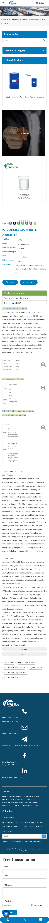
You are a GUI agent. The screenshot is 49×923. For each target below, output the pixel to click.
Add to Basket (28, 282)
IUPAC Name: (7, 260)
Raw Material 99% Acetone (14, 668)
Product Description (14, 293)
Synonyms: (6, 264)
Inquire (11, 282)
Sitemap (28, 851)
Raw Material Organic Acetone (15, 673)
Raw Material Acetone (12, 678)
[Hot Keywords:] (44, 40)
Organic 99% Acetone (26, 662)
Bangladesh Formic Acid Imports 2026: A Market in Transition (24, 826)
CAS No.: (5, 239)
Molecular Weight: (9, 252)
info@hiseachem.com (10, 733)
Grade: (4, 243)
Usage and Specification (16, 298)
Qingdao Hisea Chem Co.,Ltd (12, 777)
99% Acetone (9, 662)
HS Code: (5, 256)
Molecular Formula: (9, 247)
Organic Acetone (35, 668)
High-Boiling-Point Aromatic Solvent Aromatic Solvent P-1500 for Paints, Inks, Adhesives (14, 97)
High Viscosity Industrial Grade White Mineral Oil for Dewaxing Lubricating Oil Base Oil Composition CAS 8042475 (34, 97)
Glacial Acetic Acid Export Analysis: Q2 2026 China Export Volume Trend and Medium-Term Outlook (24, 823)
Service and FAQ (12, 302)
